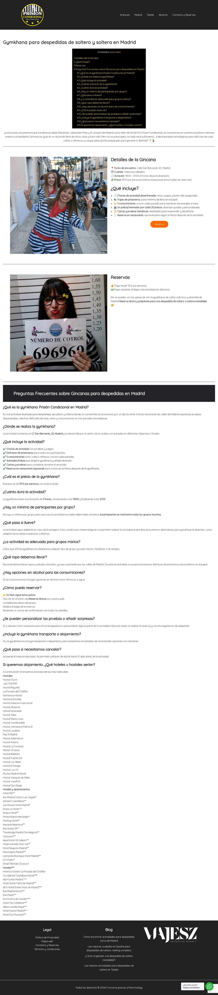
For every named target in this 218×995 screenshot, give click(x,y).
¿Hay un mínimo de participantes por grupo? (102, 91)
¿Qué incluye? (82, 61)
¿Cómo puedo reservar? (92, 110)
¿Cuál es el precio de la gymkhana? (97, 84)
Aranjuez (125, 14)
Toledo (150, 14)
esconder (115, 52)
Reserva (159, 224)
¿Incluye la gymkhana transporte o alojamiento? (104, 117)
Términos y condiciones (47, 949)
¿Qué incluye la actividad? (92, 80)
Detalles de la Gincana (86, 58)
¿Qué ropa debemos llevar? (93, 102)
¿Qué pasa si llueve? (89, 95)
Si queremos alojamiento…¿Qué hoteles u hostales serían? (109, 125)
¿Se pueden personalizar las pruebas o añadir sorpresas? (109, 113)
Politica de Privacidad (47, 937)
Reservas (80, 65)
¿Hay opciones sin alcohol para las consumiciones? (106, 106)
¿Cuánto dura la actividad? (92, 87)
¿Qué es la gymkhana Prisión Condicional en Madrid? (106, 73)
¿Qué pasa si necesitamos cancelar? (98, 121)
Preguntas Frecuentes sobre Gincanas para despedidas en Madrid (109, 69)
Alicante (163, 14)
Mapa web (47, 941)
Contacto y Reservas (184, 14)
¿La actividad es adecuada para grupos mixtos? (104, 99)
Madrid (138, 14)
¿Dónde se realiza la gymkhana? (95, 76)
